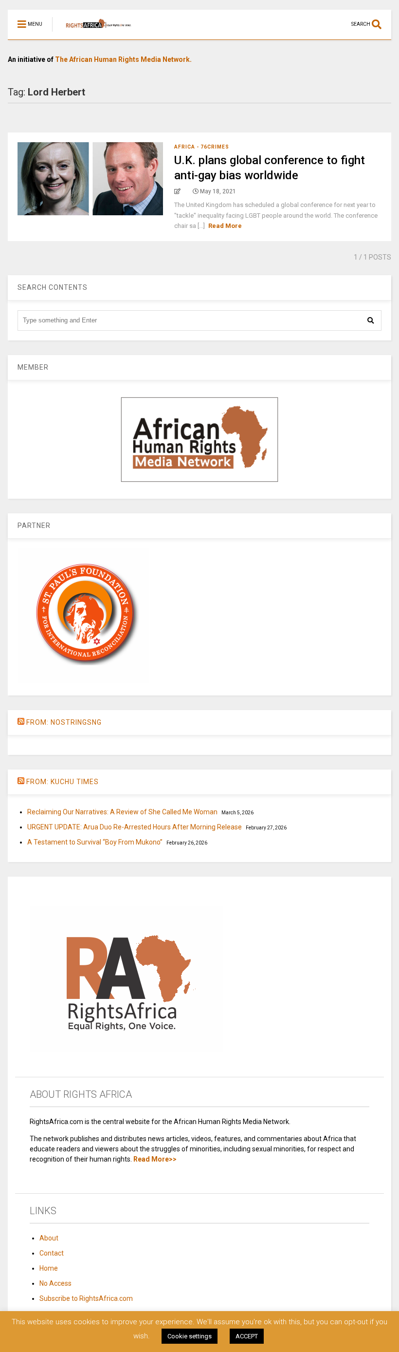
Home (48, 1268)
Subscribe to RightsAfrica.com (86, 1298)
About (48, 1238)
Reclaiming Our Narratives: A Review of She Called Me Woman (122, 812)
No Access (55, 1283)
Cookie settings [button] (189, 1336)
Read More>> (155, 1159)
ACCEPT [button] (247, 1336)
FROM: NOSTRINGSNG (64, 722)
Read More (225, 225)
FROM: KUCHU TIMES (62, 782)
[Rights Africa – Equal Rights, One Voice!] (93, 32)
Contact (51, 1253)
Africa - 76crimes (201, 147)
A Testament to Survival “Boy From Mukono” (95, 842)
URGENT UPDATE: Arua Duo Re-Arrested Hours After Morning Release (134, 827)
